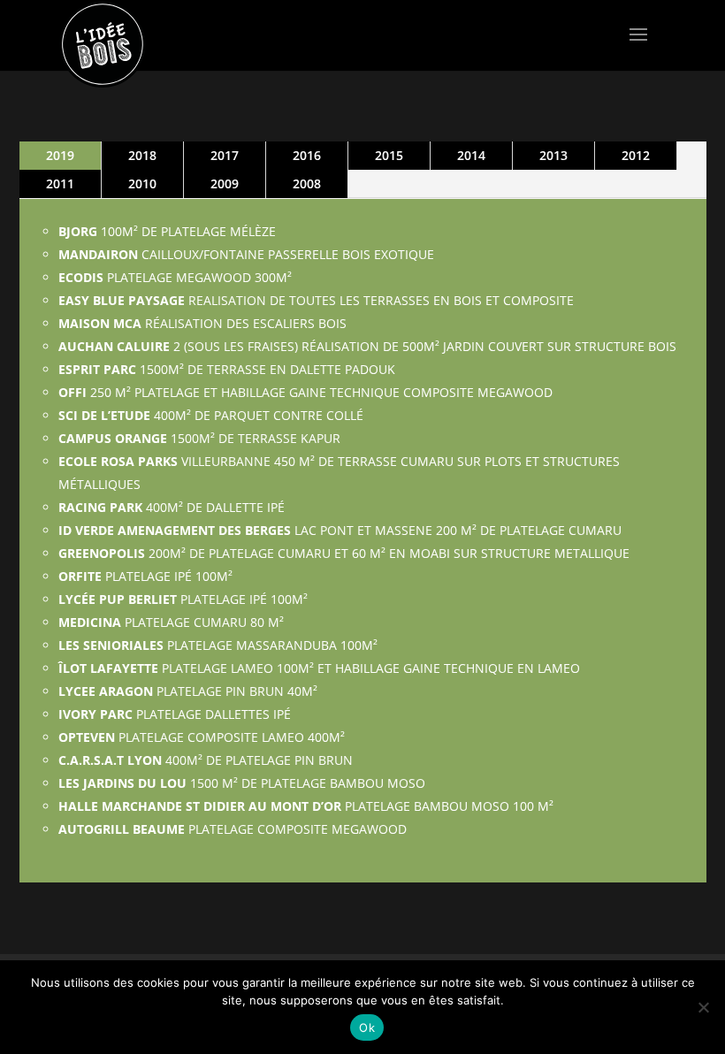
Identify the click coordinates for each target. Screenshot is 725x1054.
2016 (307, 155)
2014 (471, 155)
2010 (142, 183)
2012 (636, 155)
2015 (389, 155)
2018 (142, 155)
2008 (307, 183)
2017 (224, 155)
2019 (60, 155)
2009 (224, 183)
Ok (367, 1027)
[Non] (703, 1007)
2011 (60, 183)
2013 (553, 155)
